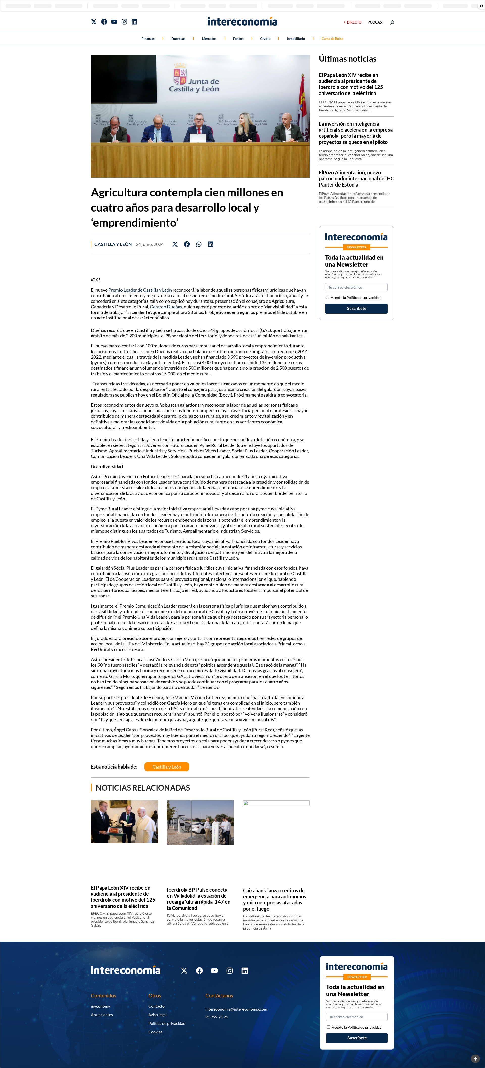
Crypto (265, 39)
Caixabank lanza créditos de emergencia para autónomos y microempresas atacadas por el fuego (274, 899)
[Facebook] (104, 22)
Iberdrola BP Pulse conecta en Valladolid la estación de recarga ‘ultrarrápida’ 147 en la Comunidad (198, 899)
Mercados (209, 39)
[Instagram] (124, 22)
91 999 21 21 (216, 1016)
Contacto (156, 1006)
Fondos (238, 39)
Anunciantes (102, 1014)
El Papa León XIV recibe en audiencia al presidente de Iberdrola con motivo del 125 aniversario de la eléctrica (123, 897)
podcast (376, 22)
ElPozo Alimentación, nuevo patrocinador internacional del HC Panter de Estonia (356, 178)
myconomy (100, 1006)
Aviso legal (157, 1014)
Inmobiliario (296, 39)
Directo (354, 22)
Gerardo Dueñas (166, 306)
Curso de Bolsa (332, 39)
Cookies (155, 1031)
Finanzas (148, 39)
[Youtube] (114, 22)
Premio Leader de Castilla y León (140, 290)
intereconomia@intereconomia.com (236, 1009)
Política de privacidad (364, 297)
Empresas (178, 39)
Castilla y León (113, 244)
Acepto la (356, 297)
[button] (175, 244)
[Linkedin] (134, 22)
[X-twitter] (94, 22)
